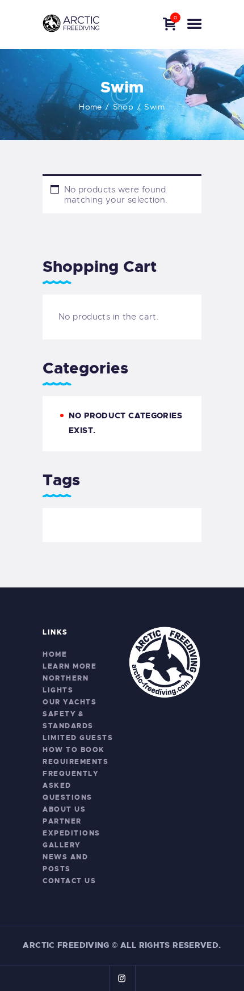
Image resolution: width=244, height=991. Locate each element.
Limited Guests (78, 737)
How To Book (74, 749)
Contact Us (69, 880)
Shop (123, 107)
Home (90, 107)
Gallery (62, 845)
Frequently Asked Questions (70, 785)
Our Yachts (69, 702)
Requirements (75, 761)
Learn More (69, 666)
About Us (64, 809)
